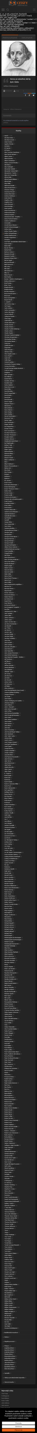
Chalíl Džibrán (8, 320)
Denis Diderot (8, 410)
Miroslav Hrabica (9, 962)
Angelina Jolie (8, 200)
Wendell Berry (8, 1292)
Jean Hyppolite (8, 651)
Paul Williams (8, 1047)
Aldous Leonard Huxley (11, 162)
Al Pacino (7, 150)
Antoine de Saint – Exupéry (12, 216)
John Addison (8, 705)
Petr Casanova (8, 1064)
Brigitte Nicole (8, 289)
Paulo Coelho (8, 1049)
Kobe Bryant (8, 800)
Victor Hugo (7, 1263)
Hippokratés (8, 590)
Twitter (34, 95)
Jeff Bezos (7, 661)
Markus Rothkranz (9, 898)
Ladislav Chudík (8, 813)
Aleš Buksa (7, 164)
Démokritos (7, 405)
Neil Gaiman (7, 985)
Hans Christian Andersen (11, 559)
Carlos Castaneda (9, 310)
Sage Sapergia (8, 1147)
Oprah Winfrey (8, 1020)
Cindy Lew (7, 343)
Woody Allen (8, 1319)
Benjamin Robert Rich (10, 258)
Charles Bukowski (9, 322)
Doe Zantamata (9, 422)
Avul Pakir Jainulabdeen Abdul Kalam (15, 241)
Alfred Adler (8, 177)
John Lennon (8, 723)
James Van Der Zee (10, 621)
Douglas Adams (9, 437)
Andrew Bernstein (9, 193)
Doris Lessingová (9, 430)
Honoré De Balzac (9, 594)
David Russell (8, 399)
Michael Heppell (9, 923)
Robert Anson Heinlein (10, 1108)
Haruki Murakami (9, 563)
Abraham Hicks (8, 137)
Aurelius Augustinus (10, 237)
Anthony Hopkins (9, 214)
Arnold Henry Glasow (10, 225)
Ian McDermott (8, 599)
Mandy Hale (7, 873)
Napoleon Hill (8, 975)
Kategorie (3, 10)
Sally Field (7, 1149)
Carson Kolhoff (8, 314)
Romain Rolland (8, 1139)
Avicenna (7, 239)
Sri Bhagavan (8, 1180)
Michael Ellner (8, 921)
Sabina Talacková (9, 1143)
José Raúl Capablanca (10, 744)
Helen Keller (7, 574)
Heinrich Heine (8, 569)
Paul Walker (7, 1045)
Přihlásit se (34, 10)
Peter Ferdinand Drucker (11, 1058)
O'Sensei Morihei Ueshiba (11, 1010)
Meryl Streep (8, 918)
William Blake (8, 1301)
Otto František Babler (10, 1029)
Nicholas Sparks (9, 993)
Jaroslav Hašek (8, 636)
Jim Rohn (7, 678)
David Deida (7, 395)
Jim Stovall (7, 680)
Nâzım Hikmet (8, 981)
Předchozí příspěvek (10, 38)
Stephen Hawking (9, 1184)
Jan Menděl (7, 626)
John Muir (7, 727)
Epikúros (6, 478)
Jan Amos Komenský (10, 624)
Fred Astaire (8, 507)
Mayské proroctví (9, 1341)
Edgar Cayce (8, 449)
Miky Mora (7, 948)
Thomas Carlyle (8, 1224)
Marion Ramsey (8, 889)
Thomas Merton (9, 1228)
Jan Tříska (7, 628)
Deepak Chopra (8, 403)
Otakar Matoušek (9, 1027)
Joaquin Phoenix (9, 694)
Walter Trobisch (9, 1288)
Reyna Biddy (7, 1093)
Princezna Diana (9, 1076)
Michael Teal (8, 933)
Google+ (29, 95)
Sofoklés (7, 1174)
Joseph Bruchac (8, 748)
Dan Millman (7, 376)
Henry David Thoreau (10, 578)
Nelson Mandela (9, 987)
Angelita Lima (8, 202)
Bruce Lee (7, 295)
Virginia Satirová (9, 1274)
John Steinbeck (8, 734)
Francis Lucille (8, 495)
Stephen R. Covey (9, 1189)
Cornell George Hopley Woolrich (13, 368)
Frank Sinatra (8, 501)
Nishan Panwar (8, 1004)
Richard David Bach (9, 1099)
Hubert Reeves (8, 596)
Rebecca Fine (8, 1091)
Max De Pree (8, 906)
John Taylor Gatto (9, 736)
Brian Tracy (7, 285)
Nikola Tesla (7, 1000)
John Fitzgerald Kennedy (11, 715)
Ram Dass (7, 1085)
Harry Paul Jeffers (9, 561)
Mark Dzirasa (8, 891)
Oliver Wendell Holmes (10, 1018)
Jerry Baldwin (8, 669)
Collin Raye (7, 360)
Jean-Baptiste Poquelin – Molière (13, 657)
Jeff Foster (7, 663)
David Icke (7, 397)
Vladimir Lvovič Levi (10, 1278)
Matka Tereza (8, 902)
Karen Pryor (7, 786)
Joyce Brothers (8, 754)
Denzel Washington (10, 416)
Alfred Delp (7, 181)
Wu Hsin (6, 1322)
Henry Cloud (7, 576)
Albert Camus (8, 156)
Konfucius (7, 802)
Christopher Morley (9, 339)
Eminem (6, 474)
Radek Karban (8, 1078)
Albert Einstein (8, 158)
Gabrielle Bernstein (9, 515)
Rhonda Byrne (8, 1095)
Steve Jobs (7, 1191)
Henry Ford (7, 580)
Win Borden (7, 1315)
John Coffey (7, 711)
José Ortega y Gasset (10, 742)
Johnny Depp (8, 738)
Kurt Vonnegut (8, 808)
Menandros (7, 916)
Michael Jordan (8, 929)
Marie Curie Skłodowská (11, 887)
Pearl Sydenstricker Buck (11, 1051)
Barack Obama (8, 247)
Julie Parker (7, 765)
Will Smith (7, 1297)
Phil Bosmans (8, 1066)
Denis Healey (8, 412)
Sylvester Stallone (9, 1205)
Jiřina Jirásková (8, 688)
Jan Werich (7, 630)
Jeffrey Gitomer (9, 665)
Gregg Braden (8, 553)
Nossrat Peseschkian (10, 1008)
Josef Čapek (8, 746)
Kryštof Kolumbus (9, 804)
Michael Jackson (9, 925)
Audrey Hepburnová (10, 235)
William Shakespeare (16, 109)
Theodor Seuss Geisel (10, 1216)
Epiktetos (7, 476)
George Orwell (8, 542)
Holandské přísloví (9, 1358)
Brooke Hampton (9, 291)
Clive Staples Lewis (9, 353)
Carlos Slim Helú (9, 312)
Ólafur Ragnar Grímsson (11, 1012)
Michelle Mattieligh (9, 945)
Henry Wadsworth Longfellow (13, 584)
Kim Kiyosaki (8, 796)
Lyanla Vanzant (8, 862)
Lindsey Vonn (8, 842)
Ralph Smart (8, 1081)
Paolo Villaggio (8, 1033)
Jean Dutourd (8, 648)
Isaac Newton (8, 603)
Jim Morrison (8, 675)
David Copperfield (9, 393)
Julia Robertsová (9, 763)
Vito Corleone (8, 1276)
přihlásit (5, 122)
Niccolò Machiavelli (9, 991)
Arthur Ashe (7, 229)
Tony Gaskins (8, 1247)
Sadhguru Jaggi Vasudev (11, 1145)
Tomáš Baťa (7, 1243)
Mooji (6, 964)
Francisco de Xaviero (10, 497)
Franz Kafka (7, 505)
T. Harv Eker (7, 1207)
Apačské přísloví (9, 1350)
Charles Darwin (8, 324)
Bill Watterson (8, 270)
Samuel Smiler (8, 1155)
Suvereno (7, 1195)
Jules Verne (7, 761)
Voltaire (6, 1282)
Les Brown (7, 837)
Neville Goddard (9, 989)
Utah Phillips (8, 1255)
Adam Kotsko (8, 142)
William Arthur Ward (10, 1299)
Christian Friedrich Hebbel (11, 335)
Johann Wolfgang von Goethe (13, 700)
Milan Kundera (8, 950)
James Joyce (8, 619)
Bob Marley (7, 277)
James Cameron (9, 617)
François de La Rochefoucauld (13, 499)
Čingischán (7, 347)
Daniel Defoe (8, 378)
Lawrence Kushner (9, 827)
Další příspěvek (27, 38)
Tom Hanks (7, 1238)
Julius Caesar (8, 769)
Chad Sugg (7, 318)
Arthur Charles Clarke (10, 231)
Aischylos (7, 146)
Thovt (6, 1230)
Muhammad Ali (8, 970)
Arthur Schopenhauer (10, 233)
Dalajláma (7, 372)
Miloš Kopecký (8, 954)
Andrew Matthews (9, 196)
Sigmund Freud (8, 1170)
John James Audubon (10, 719)
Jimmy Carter (8, 682)
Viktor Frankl (8, 1270)
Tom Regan (7, 1240)
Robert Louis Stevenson (11, 1132)
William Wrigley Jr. (9, 1311)
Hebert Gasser (8, 567)
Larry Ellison (7, 821)
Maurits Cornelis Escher (11, 904)
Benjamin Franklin (9, 256)
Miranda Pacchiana (9, 958)
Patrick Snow (8, 1035)
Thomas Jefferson (9, 1226)
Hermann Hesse (8, 588)
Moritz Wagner (8, 966)
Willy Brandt (7, 1313)
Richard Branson (9, 1097)
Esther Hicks (7, 491)
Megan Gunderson (9, 914)
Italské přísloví (8, 1360)
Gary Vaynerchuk (9, 524)
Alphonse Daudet (9, 185)
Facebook (25, 95)
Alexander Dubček (9, 169)
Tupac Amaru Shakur (10, 1253)
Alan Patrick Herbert (10, 154)
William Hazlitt (8, 1303)
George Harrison (9, 538)
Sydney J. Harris (9, 1203)
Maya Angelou (8, 910)
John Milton (7, 725)
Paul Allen (7, 1037)
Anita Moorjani (8, 204)
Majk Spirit (7, 871)
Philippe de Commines (10, 1068)
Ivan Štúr (6, 609)
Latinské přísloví (9, 1364)
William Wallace (8, 1309)
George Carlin (8, 532)
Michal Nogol (8, 935)
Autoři (6, 135)
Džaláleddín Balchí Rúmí (11, 441)
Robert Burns (8, 1112)
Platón (6, 1072)
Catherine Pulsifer (9, 316)
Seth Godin (7, 1166)
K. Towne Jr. (7, 773)
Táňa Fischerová (9, 1209)
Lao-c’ (6, 819)
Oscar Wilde (7, 1022)
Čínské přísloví (8, 1354)
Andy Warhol (8, 198)
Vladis (6, 1280)
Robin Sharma (8, 1135)
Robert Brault (8, 1110)
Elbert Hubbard (8, 464)
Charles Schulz (8, 331)
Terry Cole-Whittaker (10, 1213)
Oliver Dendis (8, 1016)
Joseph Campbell (9, 750)
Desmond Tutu (8, 418)
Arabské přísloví (9, 1352)
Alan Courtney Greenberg (11, 152)
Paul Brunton (8, 1039)
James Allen (7, 615)
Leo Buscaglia (8, 831)
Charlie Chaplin (8, 333)
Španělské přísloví (9, 1366)
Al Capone (7, 148)
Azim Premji (7, 243)
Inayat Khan (7, 601)
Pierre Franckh (8, 1070)
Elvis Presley (7, 472)
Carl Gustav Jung (9, 304)
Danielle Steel (8, 383)
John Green (7, 717)
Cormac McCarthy (9, 366)
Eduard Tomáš (8, 457)
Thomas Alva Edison (10, 1222)
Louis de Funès (8, 848)
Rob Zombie (8, 1105)
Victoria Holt (8, 1265)
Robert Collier (8, 1116)
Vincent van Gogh (9, 1272)
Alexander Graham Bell (11, 171)
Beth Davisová (8, 264)
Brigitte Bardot (8, 287)
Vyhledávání (8, 10)
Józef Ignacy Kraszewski (11, 756)
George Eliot (8, 534)
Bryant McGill (8, 299)
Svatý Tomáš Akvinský (10, 1197)
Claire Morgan (8, 349)
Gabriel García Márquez (11, 511)
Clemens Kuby (8, 351)
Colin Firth (7, 358)
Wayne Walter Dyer (9, 1290)
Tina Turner (7, 1236)
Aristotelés (7, 223)
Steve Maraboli (8, 1193)
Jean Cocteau (8, 644)
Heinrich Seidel (8, 572)
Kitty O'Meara (8, 798)
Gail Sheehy (7, 518)
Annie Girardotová (9, 210)
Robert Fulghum (9, 1124)
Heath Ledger (8, 565)
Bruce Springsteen (9, 297)
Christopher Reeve (9, 341)
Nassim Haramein (9, 977)
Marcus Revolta (8, 879)
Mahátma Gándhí (9, 869)
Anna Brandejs (8, 206)
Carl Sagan (7, 306)
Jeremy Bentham (9, 667)
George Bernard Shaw (10, 530)
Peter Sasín (7, 1062)
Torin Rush (7, 1251)
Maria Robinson (8, 881)
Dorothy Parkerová (9, 432)
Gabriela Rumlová (9, 513)
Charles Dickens (8, 326)
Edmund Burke (8, 451)
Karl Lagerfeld (8, 790)
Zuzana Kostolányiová (10, 1328)
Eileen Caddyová (9, 459)
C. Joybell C (7, 302)
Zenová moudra (9, 1382)
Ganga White (8, 522)
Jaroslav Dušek (8, 634)
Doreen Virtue (8, 428)
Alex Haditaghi (8, 166)
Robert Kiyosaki (9, 1128)
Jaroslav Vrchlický (9, 638)
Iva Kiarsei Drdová (9, 605)
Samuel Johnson (9, 1153)
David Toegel (8, 401)
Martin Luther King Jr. (10, 900)
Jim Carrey (7, 673)
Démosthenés (8, 407)
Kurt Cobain (7, 806)
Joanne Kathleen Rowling (11, 692)
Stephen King (8, 1186)
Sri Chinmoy (7, 1182)
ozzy (17, 91)
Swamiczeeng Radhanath (11, 1201)
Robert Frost (8, 1122)
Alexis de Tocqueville (10, 175)
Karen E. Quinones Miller (11, 783)
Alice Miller (7, 183)
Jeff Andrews (8, 659)
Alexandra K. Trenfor (10, 173)
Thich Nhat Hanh (9, 1220)
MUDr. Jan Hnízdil (9, 968)
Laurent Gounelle (9, 825)
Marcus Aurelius (9, 877)
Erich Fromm (8, 482)
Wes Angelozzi (8, 1294)
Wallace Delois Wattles (10, 1284)
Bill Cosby (7, 266)
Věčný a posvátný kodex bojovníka (14, 1377)
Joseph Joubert (8, 752)
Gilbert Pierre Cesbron (10, 547)
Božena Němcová (9, 281)
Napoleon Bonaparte (10, 973)
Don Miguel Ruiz (9, 426)
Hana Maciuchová (9, 557)
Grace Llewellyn (8, 551)
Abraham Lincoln (9, 139)
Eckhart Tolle (8, 445)
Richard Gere (8, 1101)
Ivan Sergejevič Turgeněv (11, 607)
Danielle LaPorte (9, 380)
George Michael (8, 540)
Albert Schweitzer (9, 160)
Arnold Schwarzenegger (11, 227)
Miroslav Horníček (9, 960)
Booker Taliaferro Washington (13, 279)
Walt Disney (7, 1286)
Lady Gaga (7, 815)
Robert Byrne (8, 1114)
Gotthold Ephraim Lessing (11, 549)
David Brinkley (8, 391)
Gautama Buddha (9, 528)
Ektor (6, 461)
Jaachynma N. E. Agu (10, 611)
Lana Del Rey (8, 817)
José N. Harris (8, 740)
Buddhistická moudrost (11, 1332)
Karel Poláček (8, 781)
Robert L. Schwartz (9, 1130)
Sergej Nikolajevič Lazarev (12, 1164)
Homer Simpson (9, 592)
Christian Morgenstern (10, 337)
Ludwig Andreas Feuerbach (12, 856)
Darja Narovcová (9, 387)
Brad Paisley (7, 283)
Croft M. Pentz (8, 370)
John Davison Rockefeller (11, 713)
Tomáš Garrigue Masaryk (11, 1245)
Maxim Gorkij (8, 908)
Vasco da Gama (8, 1261)
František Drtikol (9, 503)
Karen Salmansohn (9, 788)
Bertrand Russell (9, 262)
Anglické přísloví (9, 1348)
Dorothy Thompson (10, 434)
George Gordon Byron (10, 536)
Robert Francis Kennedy (11, 1120)
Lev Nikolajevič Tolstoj (10, 840)
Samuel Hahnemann (10, 1151)
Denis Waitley (8, 414)
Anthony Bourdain (9, 212)
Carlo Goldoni (8, 308)
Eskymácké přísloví (9, 1356)
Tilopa (6, 1232)
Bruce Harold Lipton (10, 293)
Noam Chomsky (8, 1006)
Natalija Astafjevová (10, 979)
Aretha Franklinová (9, 220)
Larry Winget (8, 823)
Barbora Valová (9, 252)
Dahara (6, 1337)
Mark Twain (7, 894)
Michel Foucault (8, 941)
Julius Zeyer (7, 771)
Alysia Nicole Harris (9, 187)
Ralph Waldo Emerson (10, 1083)
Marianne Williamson (10, 885)
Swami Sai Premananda (11, 1199)
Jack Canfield (8, 613)
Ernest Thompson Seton (11, 488)
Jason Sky (7, 640)
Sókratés (7, 1178)
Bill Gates (7, 268)
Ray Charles (7, 1087)
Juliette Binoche (9, 767)
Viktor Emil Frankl (9, 1267)
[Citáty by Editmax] (18, 3)
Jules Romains (8, 759)
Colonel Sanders (9, 362)
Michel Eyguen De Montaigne (12, 937)
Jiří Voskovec (8, 684)
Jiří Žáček (7, 686)
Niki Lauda (7, 997)
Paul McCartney (8, 1041)
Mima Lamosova (9, 956)
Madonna (7, 867)
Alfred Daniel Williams (10, 179)
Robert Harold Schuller (11, 1126)
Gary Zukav (7, 526)
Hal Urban (7, 555)
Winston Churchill (9, 1317)
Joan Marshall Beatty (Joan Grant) (14, 690)
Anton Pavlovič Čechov (11, 218)
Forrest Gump (8, 493)
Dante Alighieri (8, 385)
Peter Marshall (8, 1060)
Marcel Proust (8, 875)
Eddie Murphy (8, 447)
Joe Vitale (7, 696)
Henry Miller (7, 582)
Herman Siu (7, 586)
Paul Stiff (7, 1043)
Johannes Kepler (9, 702)
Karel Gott (7, 777)
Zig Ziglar (7, 1326)
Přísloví (6, 1346)
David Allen (7, 389)
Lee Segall (7, 829)
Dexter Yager (8, 420)
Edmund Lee (7, 455)
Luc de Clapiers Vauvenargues (13, 852)
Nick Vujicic (7, 995)
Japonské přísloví (9, 1362)
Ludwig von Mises (9, 860)
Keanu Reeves (8, 794)
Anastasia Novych (9, 191)
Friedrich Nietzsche (9, 509)
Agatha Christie (8, 144)
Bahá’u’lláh (7, 245)
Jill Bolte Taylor (8, 671)
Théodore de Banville (10, 1218)
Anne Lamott (8, 208)
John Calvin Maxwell (10, 709)
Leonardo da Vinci (9, 835)
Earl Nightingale (9, 443)
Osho (5, 1024)
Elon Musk (7, 470)
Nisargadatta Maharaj (10, 1002)
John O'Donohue (9, 729)
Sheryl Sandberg (9, 1168)
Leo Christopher (9, 833)
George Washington (10, 545)
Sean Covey (7, 1162)
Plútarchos (7, 1074)
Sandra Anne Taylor (10, 1157)
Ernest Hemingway (9, 486)
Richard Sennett (9, 1103)
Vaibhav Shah (8, 1259)
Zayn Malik (7, 1324)
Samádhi (6, 1373)
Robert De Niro (8, 1118)
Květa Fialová (8, 810)
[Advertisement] (20, 102)
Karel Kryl (7, 779)
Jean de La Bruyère (9, 646)
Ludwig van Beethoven (10, 858)
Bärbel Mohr (8, 250)
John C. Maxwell (9, 707)
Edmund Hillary (8, 453)
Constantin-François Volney (12, 364)
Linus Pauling (8, 844)
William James (8, 1305)
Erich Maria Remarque (10, 484)
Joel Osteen (7, 698)
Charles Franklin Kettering (11, 329)
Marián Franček (8, 883)
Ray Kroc (6, 1089)
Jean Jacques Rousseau (11, 653)
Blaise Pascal (8, 275)
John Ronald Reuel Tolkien (12, 732)
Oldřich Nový (8, 1014)
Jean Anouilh (8, 642)
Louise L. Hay (8, 850)
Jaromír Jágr (8, 632)
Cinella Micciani (8, 345)
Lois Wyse (7, 846)
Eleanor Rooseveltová (10, 466)
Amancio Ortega (9, 189)
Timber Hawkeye (9, 1234)
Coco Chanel (8, 356)
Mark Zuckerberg (9, 896)
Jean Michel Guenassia (10, 655)
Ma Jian (6, 864)
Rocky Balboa (8, 1137)
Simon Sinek (8, 1172)
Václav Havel (8, 1257)
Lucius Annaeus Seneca (11, 854)
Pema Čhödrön (8, 1056)
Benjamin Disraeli (9, 254)
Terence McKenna (9, 1211)
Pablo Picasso (8, 1031)
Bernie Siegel (8, 260)
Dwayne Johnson (9, 439)
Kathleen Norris (8, 792)
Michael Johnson (9, 927)
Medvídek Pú (8, 912)
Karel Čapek (7, 775)
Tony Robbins (8, 1249)
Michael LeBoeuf (9, 931)
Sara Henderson (9, 1159)
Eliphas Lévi (7, 468)
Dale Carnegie (8, 374)
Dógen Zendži (8, 424)
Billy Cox (6, 272)
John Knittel (7, 721)
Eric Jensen (7, 480)
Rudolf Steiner (8, 1141)
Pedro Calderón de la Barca (12, 1054)
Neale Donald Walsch (10, 983)
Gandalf (6, 520)
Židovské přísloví (9, 1368)
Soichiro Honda (8, 1176)
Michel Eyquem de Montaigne (12, 939)
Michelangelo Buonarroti (11, 943)
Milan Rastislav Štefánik (11, 952)
